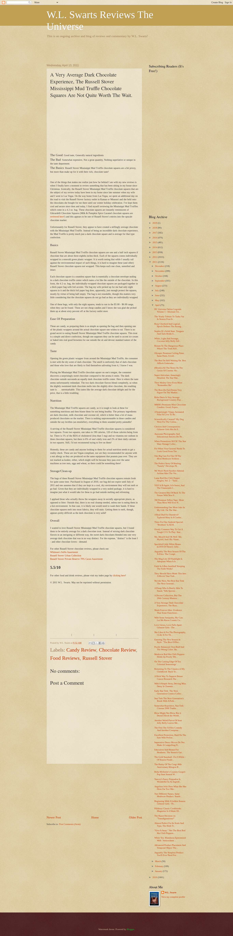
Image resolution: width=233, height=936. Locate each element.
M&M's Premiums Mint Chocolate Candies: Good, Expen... (170, 406)
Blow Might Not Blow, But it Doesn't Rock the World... (167, 714)
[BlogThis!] (93, 643)
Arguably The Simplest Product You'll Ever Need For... (168, 853)
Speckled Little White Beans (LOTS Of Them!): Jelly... (167, 545)
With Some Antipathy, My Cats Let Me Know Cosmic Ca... (168, 619)
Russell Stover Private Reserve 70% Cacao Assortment (76, 559)
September (160, 281)
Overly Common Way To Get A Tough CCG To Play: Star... (168, 530)
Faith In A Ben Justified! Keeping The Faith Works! (169, 567)
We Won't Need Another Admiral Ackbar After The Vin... (169, 472)
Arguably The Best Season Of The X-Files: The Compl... (170, 552)
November (160, 271)
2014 (155, 247)
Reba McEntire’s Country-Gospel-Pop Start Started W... (170, 773)
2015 (155, 242)
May (157, 300)
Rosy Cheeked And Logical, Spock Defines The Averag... (168, 325)
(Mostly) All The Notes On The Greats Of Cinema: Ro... (168, 369)
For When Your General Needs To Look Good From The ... (169, 449)
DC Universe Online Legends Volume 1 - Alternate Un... (167, 310)
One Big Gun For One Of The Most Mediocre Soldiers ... (167, 457)
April (157, 305)
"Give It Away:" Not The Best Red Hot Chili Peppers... (169, 831)
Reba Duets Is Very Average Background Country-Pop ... (168, 398)
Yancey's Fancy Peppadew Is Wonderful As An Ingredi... (167, 780)
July (157, 290)
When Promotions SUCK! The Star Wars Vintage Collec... (170, 442)
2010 (155, 877)
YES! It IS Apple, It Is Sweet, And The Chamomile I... (169, 486)
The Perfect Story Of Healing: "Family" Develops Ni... (167, 464)
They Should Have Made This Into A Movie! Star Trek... (170, 574)
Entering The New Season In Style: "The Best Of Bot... (167, 640)
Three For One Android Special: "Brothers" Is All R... (169, 523)
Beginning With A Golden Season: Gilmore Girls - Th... (170, 802)
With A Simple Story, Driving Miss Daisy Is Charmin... (170, 684)
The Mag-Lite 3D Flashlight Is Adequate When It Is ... (168, 560)
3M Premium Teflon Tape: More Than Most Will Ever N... (169, 501)
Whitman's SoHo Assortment (64, 552)
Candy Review (81, 650)
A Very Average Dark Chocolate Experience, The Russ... (168, 604)
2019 (155, 223)
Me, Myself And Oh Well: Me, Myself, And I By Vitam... (168, 538)
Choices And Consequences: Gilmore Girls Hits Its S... (167, 427)
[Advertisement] (109, 50)
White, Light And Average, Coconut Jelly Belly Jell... (167, 339)
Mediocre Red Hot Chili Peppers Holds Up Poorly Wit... (169, 655)
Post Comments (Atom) (70, 824)
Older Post (135, 817)
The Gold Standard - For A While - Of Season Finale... (170, 758)
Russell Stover (97, 658)
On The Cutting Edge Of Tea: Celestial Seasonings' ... (167, 662)
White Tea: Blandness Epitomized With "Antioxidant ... (170, 839)
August (158, 286)
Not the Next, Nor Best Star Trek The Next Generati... (169, 582)
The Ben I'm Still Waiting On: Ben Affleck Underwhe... (170, 361)
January (159, 871)
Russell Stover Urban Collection (65, 555)
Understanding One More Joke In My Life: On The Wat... (169, 508)
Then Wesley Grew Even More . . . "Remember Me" (169, 384)
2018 (155, 228)
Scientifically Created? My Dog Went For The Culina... (169, 420)
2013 (155, 252)
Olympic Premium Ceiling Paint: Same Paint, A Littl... (169, 354)
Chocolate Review (117, 650)
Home (95, 817)
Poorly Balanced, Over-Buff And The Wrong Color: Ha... (169, 648)
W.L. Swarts (170, 892)
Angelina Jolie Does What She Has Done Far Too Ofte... (170, 787)
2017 (155, 233)
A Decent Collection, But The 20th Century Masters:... (168, 596)
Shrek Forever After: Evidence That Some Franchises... (168, 611)
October (159, 276)
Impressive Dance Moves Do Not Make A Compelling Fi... (169, 743)
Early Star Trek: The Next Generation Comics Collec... (168, 692)
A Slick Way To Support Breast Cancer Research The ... (168, 677)
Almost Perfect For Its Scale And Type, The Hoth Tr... (169, 824)
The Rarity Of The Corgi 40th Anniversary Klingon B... (168, 765)
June (157, 295)
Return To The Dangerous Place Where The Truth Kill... (169, 347)
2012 (155, 257)
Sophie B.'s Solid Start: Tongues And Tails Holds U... (169, 332)
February (159, 866)
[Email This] (90, 643)
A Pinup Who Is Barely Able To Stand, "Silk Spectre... (168, 589)
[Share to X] (96, 643)
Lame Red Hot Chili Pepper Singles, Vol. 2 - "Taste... (167, 479)
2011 (155, 262)
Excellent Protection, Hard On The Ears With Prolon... (170, 736)
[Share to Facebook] (100, 643)
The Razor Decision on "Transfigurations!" (165, 817)
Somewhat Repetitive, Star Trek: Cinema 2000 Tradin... (169, 707)
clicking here (119, 575)
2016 (155, 238)
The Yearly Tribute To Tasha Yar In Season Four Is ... (169, 317)
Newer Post (54, 817)
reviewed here (57, 216)
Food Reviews (65, 658)
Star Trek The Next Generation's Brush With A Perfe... (169, 699)
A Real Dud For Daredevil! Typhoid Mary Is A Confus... (168, 516)
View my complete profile (173, 897)
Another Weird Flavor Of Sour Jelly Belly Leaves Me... (168, 721)
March (158, 861)
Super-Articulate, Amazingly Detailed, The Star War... (167, 376)
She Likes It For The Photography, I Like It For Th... (170, 633)
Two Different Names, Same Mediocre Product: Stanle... (168, 795)
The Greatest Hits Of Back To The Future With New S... (169, 494)
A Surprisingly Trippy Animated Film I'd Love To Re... (169, 413)
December (160, 266)
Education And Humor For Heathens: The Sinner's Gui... (168, 751)
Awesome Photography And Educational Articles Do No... (169, 435)
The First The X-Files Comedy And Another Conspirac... (168, 729)
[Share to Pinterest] (103, 643)
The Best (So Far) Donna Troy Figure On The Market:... (168, 391)
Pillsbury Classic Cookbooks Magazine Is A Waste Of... (167, 809)
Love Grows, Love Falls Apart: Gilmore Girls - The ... (168, 626)
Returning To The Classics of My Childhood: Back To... (169, 670)
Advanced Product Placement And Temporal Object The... (170, 846)
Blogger (130, 929)
